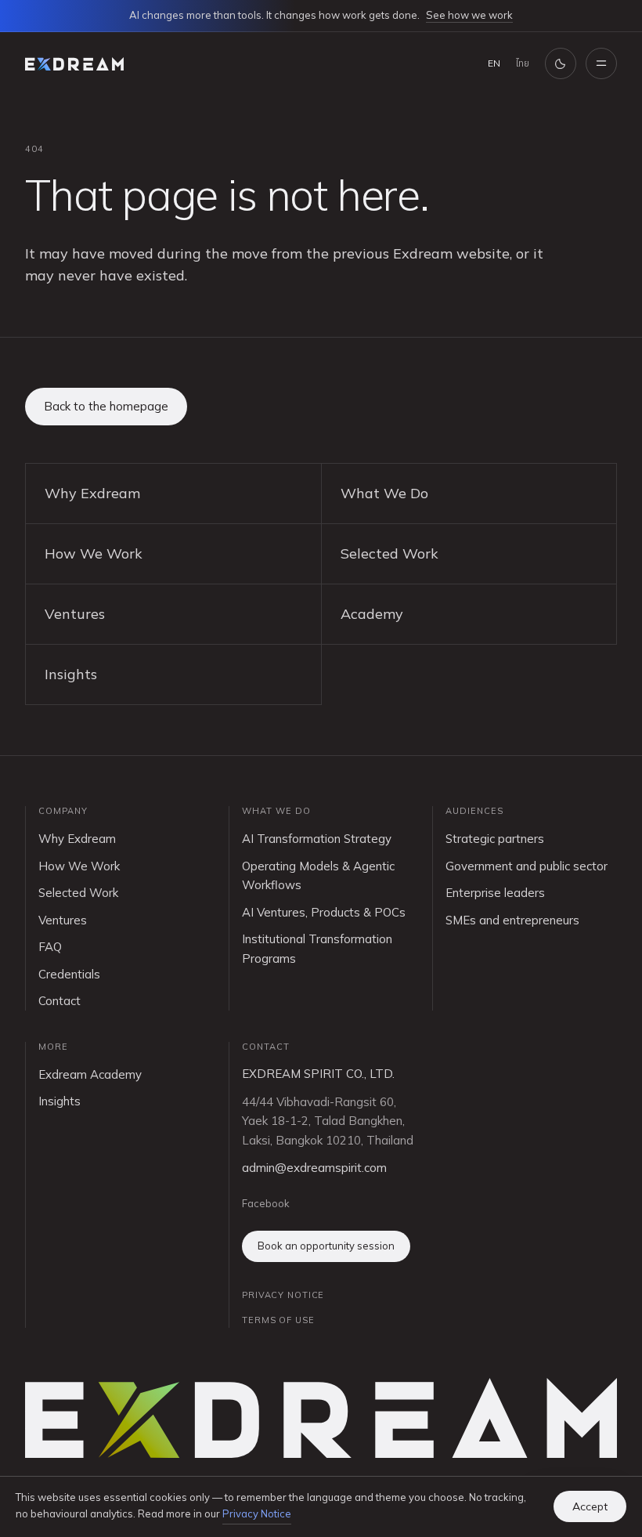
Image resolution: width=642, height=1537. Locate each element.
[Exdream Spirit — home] (74, 64)
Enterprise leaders (495, 892)
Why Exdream (92, 493)
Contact (59, 1000)
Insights (71, 674)
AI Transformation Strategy (316, 838)
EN (494, 63)
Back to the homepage (106, 406)
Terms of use (278, 1320)
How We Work (93, 553)
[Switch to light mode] (560, 63)
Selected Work (389, 553)
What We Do (384, 493)
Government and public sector (526, 866)
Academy (372, 614)
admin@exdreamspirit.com (314, 1167)
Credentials (69, 974)
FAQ (50, 946)
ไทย (522, 63)
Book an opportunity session (326, 1245)
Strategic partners (494, 838)
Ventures (75, 614)
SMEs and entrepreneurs (512, 920)
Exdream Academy (90, 1074)
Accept (590, 1506)
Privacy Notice (256, 1513)
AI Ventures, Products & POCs (324, 912)
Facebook (266, 1203)
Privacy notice (283, 1294)
